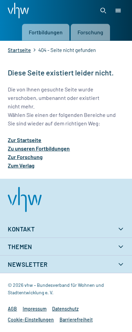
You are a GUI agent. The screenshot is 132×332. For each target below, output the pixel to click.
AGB (12, 309)
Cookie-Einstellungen (31, 319)
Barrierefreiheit (76, 319)
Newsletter (27, 264)
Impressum (35, 309)
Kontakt (21, 229)
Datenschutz (65, 309)
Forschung (90, 32)
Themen (20, 246)
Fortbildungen (46, 32)
